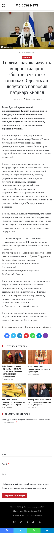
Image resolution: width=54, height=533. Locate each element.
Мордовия (43, 256)
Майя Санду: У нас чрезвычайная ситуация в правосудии (39, 369)
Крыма (33, 256)
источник (17, 128)
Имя (5, 454)
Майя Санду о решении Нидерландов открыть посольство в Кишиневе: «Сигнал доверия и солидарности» (12, 371)
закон (16, 192)
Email (5, 464)
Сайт (4, 474)
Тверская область (11, 259)
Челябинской (27, 252)
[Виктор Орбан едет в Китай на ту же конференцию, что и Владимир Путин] (40, 390)
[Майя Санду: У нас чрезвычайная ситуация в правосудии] (40, 357)
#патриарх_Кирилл (23, 326)
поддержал (15, 295)
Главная (23, 52)
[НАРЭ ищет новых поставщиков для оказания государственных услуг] (14, 390)
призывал (10, 288)
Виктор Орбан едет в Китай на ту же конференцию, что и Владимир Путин (39, 402)
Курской (14, 252)
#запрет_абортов (42, 326)
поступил (21, 270)
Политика (31, 52)
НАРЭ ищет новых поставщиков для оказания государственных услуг (13, 402)
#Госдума (7, 326)
